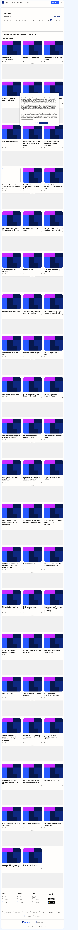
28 (13, 23)
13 (33, 20)
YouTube (60, 912)
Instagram (17, 912)
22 (56, 20)
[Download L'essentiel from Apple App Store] (51, 899)
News (3, 9)
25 (7, 23)
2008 (10, 9)
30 (19, 23)
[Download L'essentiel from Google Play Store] (51, 902)
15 (39, 20)
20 (51, 20)
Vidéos (6, 899)
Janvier (13, 9)
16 (42, 20)
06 (16, 20)
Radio (6, 902)
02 (7, 20)
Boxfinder (37, 899)
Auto (21, 899)
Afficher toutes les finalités (33, 122)
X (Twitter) (37, 916)
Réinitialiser (57, 16)
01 (4, 20)
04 (13, 20)
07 (19, 20)
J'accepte (43, 122)
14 (36, 20)
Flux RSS (37, 902)
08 (22, 20)
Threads (26, 912)
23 (59, 20)
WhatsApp (35, 912)
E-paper (37, 896)
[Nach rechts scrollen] (62, 6)
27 (10, 23)
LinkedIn (29, 916)
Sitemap (7, 9)
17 (45, 20)
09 (25, 20)
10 (27, 20)
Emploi (21, 896)
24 (4, 23)
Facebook (51, 912)
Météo (21, 902)
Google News (8, 912)
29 (16, 23)
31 (22, 23)
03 (10, 20)
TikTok (43, 912)
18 (48, 20)
